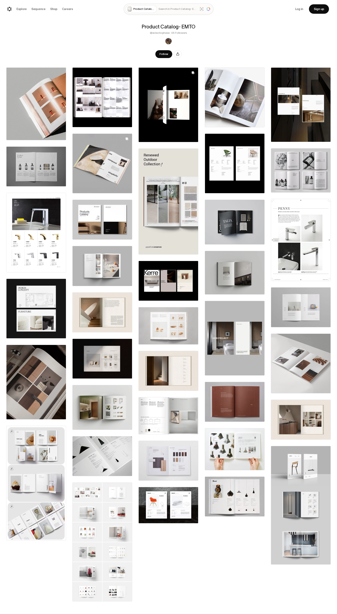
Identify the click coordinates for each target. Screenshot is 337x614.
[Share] (178, 54)
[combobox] (177, 9)
